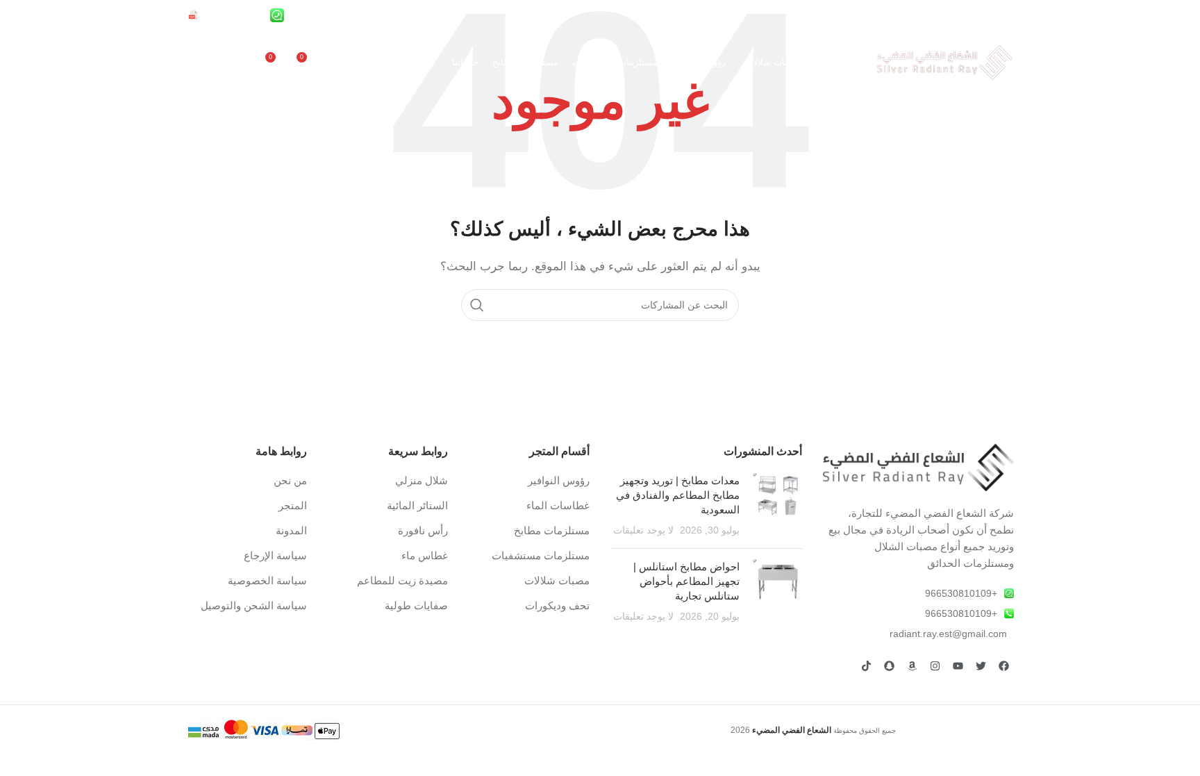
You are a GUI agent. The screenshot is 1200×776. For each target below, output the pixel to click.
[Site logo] (944, 61)
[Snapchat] (888, 666)
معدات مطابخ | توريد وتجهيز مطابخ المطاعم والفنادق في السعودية (678, 494)
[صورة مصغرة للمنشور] (776, 505)
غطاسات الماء (558, 505)
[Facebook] (1003, 666)
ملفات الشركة (228, 56)
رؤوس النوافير (559, 480)
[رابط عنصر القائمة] (919, 593)
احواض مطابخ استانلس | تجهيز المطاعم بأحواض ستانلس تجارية (686, 581)
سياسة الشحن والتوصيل (254, 605)
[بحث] (477, 305)
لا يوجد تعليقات (643, 530)
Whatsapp (278, 56)
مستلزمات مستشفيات (541, 555)
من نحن (290, 480)
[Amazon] (911, 666)
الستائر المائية (417, 505)
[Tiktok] (866, 666)
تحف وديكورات (557, 605)
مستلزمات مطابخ (552, 530)
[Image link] (919, 466)
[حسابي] (337, 62)
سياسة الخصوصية (267, 580)
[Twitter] (980, 666)
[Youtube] (957, 666)
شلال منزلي (421, 480)
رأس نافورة (423, 530)
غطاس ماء (424, 555)
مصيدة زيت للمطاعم (402, 580)
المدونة (291, 530)
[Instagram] (934, 666)
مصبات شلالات (557, 580)
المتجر (292, 505)
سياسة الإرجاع (275, 555)
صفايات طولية (416, 605)
